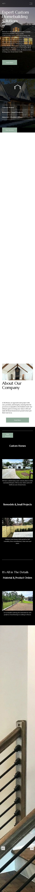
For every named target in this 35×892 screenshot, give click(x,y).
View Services (9, 130)
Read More (17, 420)
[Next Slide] (32, 848)
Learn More (9, 62)
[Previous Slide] (3, 848)
